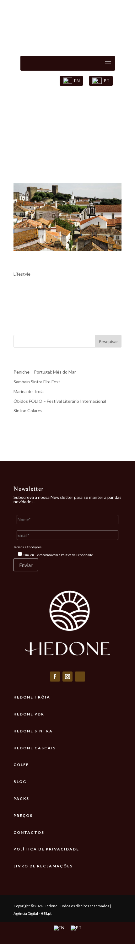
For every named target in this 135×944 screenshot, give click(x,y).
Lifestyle (22, 274)
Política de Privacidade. (77, 555)
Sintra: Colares (28, 410)
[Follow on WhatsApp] (80, 677)
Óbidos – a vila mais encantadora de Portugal (59, 265)
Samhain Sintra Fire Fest (37, 381)
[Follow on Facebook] (55, 677)
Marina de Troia (29, 391)
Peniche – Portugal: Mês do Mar (45, 372)
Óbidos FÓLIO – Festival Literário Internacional (60, 401)
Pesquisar (108, 341)
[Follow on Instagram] (67, 677)
